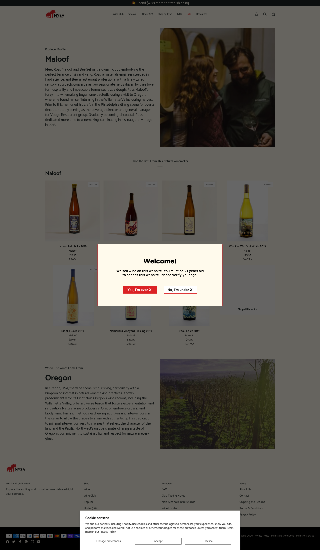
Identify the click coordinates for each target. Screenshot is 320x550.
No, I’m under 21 (181, 290)
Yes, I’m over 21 (140, 290)
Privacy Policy (108, 531)
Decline (208, 541)
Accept (158, 541)
